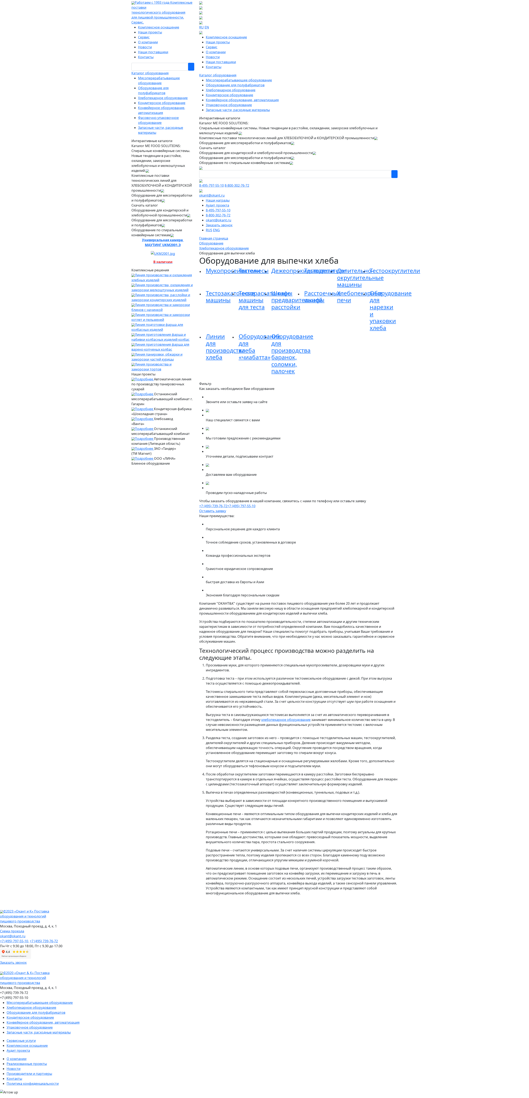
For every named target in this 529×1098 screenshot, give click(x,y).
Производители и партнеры (29, 1073)
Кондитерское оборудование (161, 103)
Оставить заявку (212, 511)
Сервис (144, 37)
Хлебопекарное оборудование (163, 98)
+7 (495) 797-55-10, (14, 941)
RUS (209, 230)
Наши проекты (150, 32)
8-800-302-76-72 (237, 185)
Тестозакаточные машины (230, 296)
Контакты (146, 57)
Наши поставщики (153, 52)
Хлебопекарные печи (359, 296)
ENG (216, 230)
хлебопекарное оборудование (286, 719)
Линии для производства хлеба (225, 346)
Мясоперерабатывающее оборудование (239, 80)
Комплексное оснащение (158, 27)
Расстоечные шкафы (322, 296)
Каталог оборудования (150, 73)
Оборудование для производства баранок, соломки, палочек (292, 353)
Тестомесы (254, 270)
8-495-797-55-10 (211, 185)
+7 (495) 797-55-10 (241, 506)
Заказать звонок (219, 225)
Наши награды (218, 200)
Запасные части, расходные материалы (238, 110)
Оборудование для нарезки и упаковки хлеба (391, 310)
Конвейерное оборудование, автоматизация (242, 100)
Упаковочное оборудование (229, 105)
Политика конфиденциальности (33, 1083)
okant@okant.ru (212, 195)
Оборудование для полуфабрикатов (235, 85)
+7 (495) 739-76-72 (213, 506)
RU (201, 27)
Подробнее (144, 379)
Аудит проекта (217, 205)
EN (207, 27)
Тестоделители (325, 270)
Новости (145, 47)
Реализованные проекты (27, 1063)
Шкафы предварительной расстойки (297, 300)
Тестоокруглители (395, 270)
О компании (148, 42)
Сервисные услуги (21, 1040)
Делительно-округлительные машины (360, 277)
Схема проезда (12, 931)
